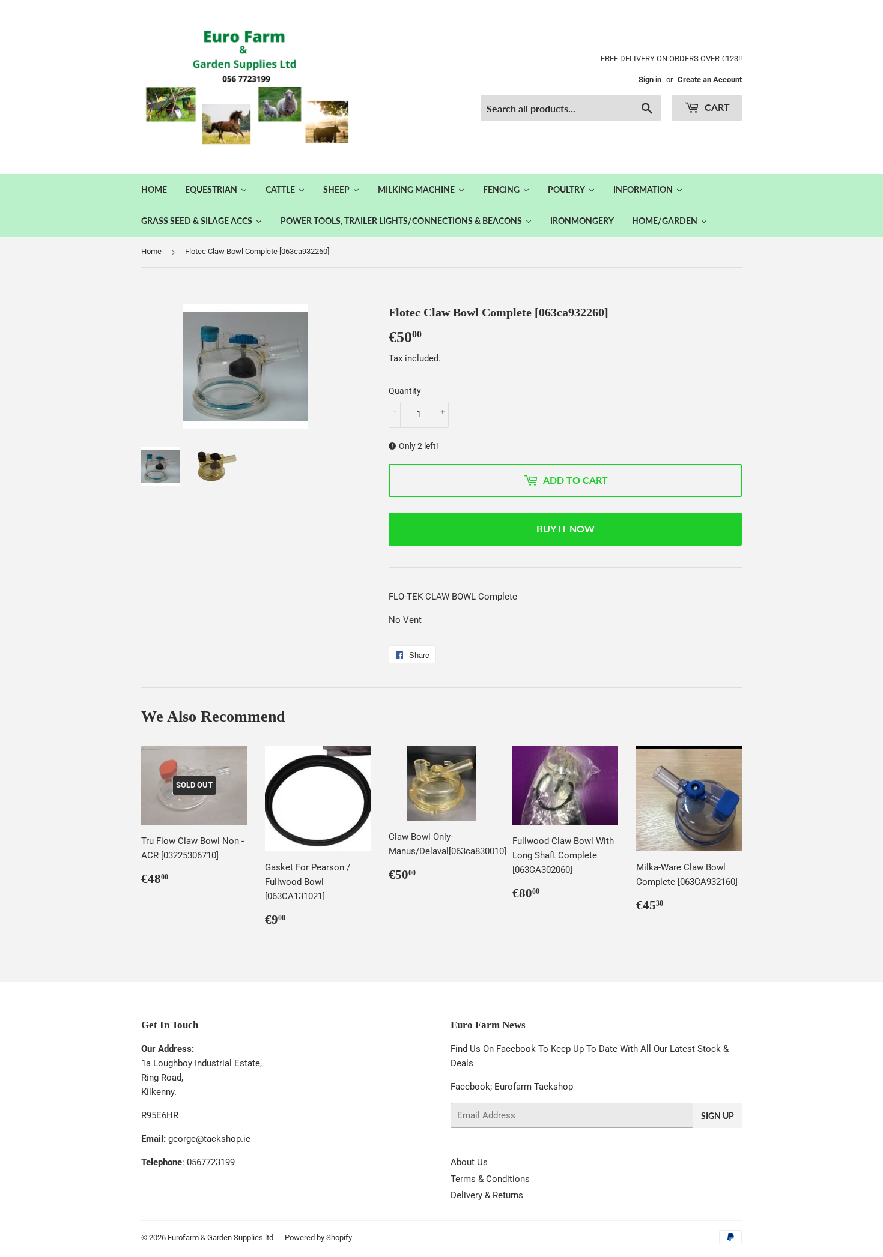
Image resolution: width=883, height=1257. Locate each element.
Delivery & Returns (487, 1195)
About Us (469, 1162)
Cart (716, 107)
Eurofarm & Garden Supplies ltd (220, 1237)
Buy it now (565, 528)
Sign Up (717, 1116)
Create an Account (710, 79)
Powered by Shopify (318, 1237)
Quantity (405, 391)
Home (151, 251)
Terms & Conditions (490, 1179)
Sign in (650, 79)
